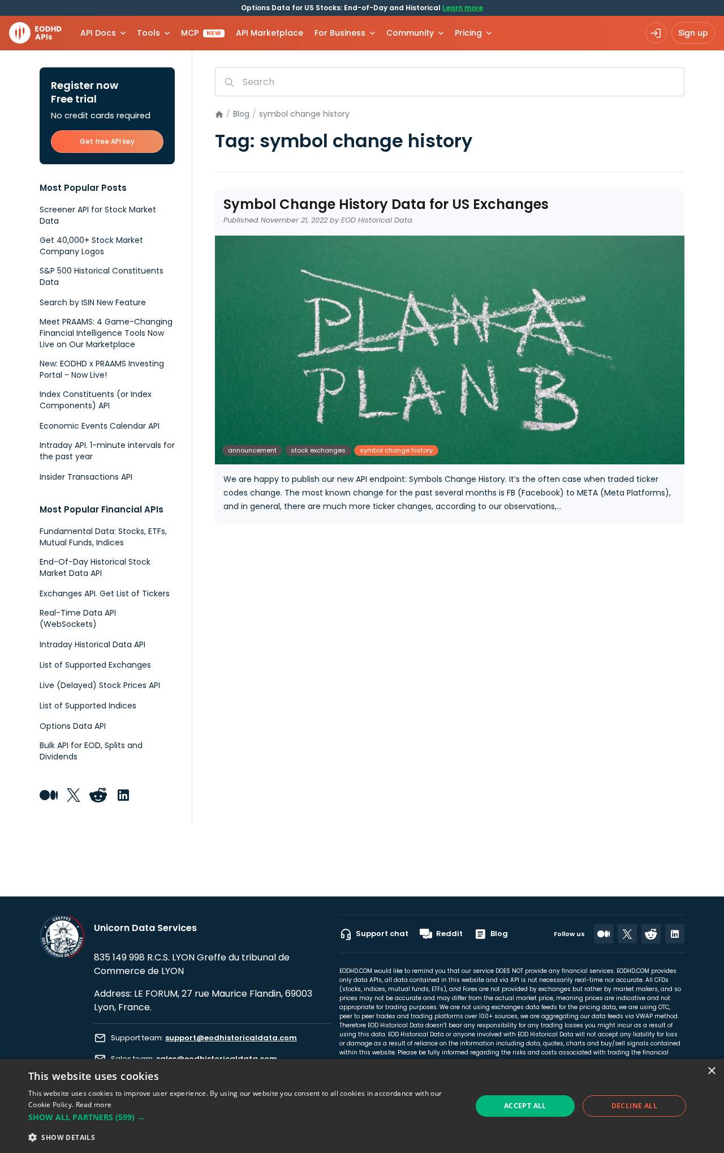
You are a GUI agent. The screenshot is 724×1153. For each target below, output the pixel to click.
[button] (243, 1117)
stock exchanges (318, 450)
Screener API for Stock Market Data (98, 215)
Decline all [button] (634, 1106)
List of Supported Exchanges (95, 665)
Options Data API (73, 726)
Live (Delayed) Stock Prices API (100, 685)
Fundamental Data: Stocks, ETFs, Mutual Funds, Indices (103, 537)
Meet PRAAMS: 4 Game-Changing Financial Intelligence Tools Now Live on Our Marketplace (106, 333)
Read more (94, 1104)
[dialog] (362, 1106)
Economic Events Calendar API (100, 426)
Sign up (693, 33)
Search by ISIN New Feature (93, 302)
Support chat (382, 933)
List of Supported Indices (88, 705)
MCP (201, 33)
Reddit (449, 933)
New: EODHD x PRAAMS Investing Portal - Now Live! (102, 369)
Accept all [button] (525, 1106)
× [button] (711, 1071)
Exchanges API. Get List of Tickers (105, 593)
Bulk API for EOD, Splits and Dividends (91, 751)
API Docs (98, 33)
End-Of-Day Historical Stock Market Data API (95, 567)
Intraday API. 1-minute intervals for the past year (107, 450)
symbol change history (396, 450)
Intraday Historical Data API (92, 644)
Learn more (462, 7)
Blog (241, 113)
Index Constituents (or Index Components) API (96, 399)
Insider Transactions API (86, 476)
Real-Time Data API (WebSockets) (78, 618)
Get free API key (107, 141)
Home (219, 114)
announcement (252, 450)
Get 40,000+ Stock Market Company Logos (91, 245)
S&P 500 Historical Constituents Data (101, 276)
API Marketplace (269, 33)
